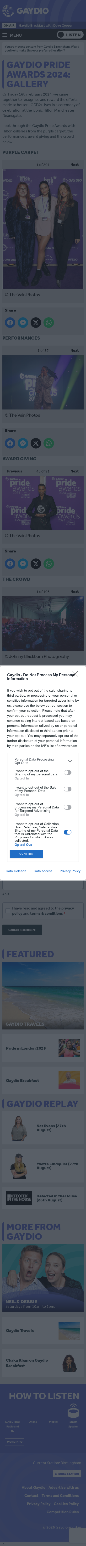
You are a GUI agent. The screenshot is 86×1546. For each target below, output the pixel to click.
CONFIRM (26, 854)
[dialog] (43, 773)
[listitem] (43, 761)
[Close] (76, 675)
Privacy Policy (70, 871)
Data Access (43, 871)
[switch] (67, 772)
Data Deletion (16, 871)
